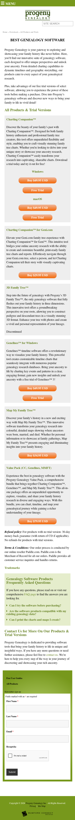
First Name (12, 701)
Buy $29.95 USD (37, 275)
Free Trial (37, 190)
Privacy (33, 805)
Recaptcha (11, 746)
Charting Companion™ (21, 119)
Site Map (42, 805)
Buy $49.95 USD (37, 180)
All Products (12, 683)
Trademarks (12, 568)
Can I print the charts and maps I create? (34, 619)
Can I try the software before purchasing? (35, 605)
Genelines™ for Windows (22, 343)
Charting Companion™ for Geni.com (29, 230)
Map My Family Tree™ (20, 410)
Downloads (13, 32)
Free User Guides (14, 678)
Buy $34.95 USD (37, 455)
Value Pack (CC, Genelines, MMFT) (28, 468)
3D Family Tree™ (17, 287)
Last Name (12, 716)
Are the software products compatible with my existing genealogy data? (36, 612)
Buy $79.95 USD (37, 521)
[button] (37, 606)
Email (9, 731)
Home (5, 32)
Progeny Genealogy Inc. (36, 803)
